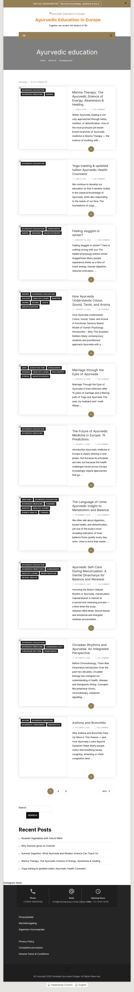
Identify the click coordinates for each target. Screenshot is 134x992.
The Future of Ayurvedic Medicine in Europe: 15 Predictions (90, 435)
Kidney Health (29, 512)
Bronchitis (54, 725)
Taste (45, 303)
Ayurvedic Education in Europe (68, 19)
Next (104, 791)
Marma (49, 94)
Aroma (25, 294)
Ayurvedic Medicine (32, 94)
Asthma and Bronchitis (89, 723)
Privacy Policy (26, 941)
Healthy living (41, 298)
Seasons (36, 233)
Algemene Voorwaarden (32, 929)
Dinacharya (54, 229)
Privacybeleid (26, 917)
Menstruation (48, 573)
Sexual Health (29, 578)
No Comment (99, 109)
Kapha (25, 233)
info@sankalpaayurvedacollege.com (71, 902)
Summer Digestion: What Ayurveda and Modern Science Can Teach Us (59, 853)
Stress (25, 376)
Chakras (50, 504)
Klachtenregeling (28, 923)
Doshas (26, 372)
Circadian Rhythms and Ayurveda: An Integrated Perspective (90, 649)
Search (22, 807)
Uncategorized (52, 233)
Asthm (25, 720)
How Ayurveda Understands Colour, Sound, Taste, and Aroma (91, 300)
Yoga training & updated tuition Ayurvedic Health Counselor (90, 170)
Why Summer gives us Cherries (38, 845)
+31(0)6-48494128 (33, 902)
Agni (24, 368)
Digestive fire (37, 368)
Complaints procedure (31, 947)
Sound (25, 303)
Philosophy (58, 372)
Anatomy (27, 500)
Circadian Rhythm (31, 651)
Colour (26, 298)
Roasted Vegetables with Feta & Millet (41, 838)
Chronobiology (54, 647)
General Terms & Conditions (34, 954)
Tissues (44, 512)
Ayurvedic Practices (33, 569)
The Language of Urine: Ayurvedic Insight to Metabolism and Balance (90, 506)
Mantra (56, 298)
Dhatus (26, 508)
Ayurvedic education (33, 90)
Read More (86, 149)
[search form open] (111, 36)
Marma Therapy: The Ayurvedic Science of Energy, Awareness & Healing (60, 861)
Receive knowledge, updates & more (80, 4)
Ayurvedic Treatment (33, 725)
